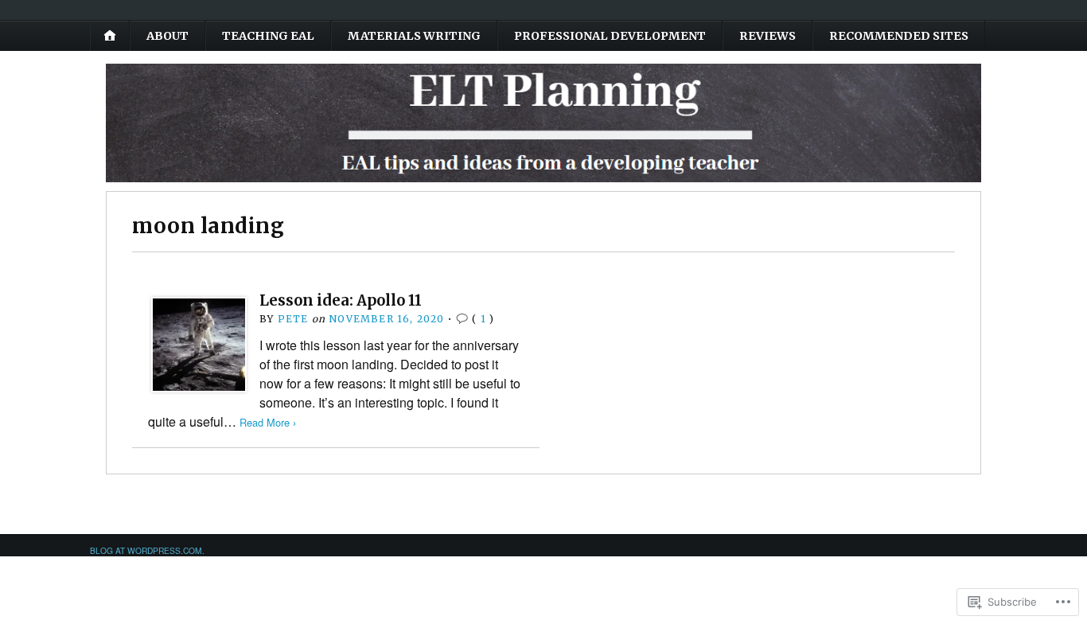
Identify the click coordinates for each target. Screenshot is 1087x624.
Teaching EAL (268, 36)
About (167, 36)
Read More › (268, 422)
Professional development (610, 36)
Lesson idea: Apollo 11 (340, 300)
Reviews (767, 36)
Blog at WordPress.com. (147, 550)
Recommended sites (898, 36)
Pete (293, 319)
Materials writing (414, 36)
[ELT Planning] (543, 123)
